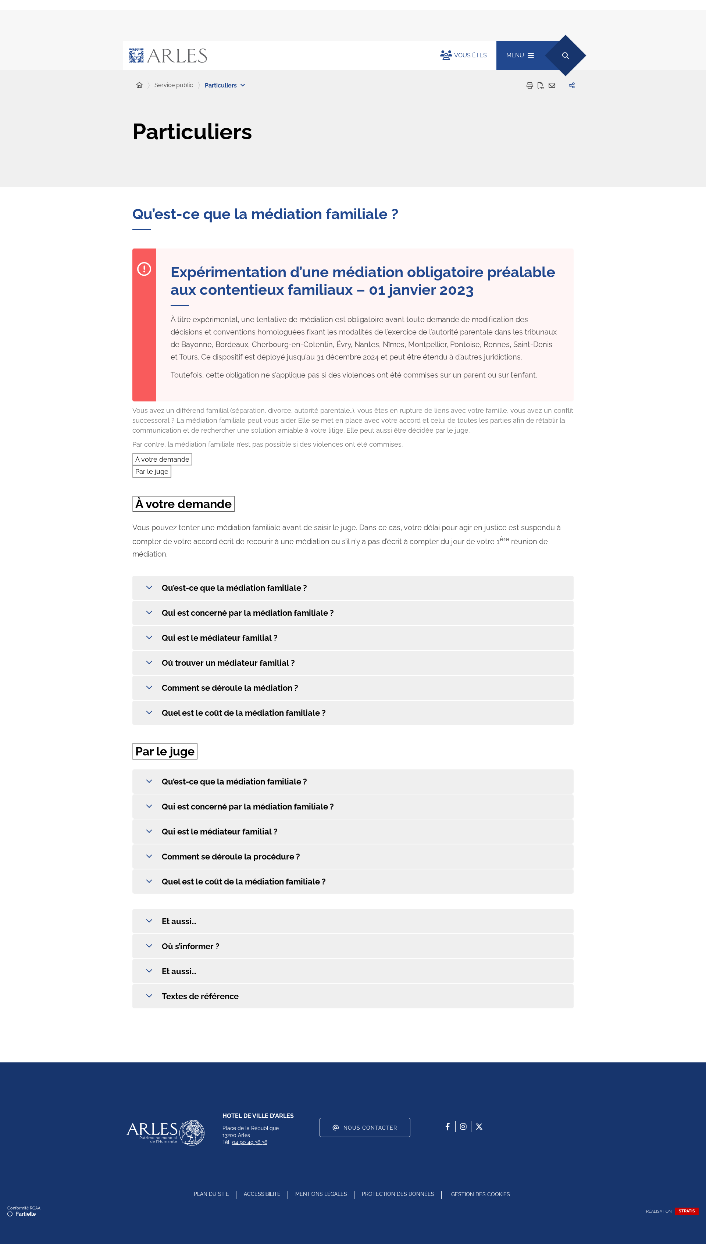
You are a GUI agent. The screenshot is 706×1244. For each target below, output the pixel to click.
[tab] (162, 459)
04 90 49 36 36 (249, 1142)
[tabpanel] (353, 610)
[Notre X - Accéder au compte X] (479, 1126)
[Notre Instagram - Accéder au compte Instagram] (463, 1126)
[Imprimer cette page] (529, 85)
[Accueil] (139, 85)
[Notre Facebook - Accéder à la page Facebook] (447, 1126)
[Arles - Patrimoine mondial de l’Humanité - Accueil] (165, 1132)
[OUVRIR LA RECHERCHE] (565, 55)
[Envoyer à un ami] (551, 85)
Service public (173, 85)
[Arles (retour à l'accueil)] (274, 55)
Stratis (687, 1211)
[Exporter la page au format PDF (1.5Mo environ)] (540, 85)
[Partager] (571, 85)
